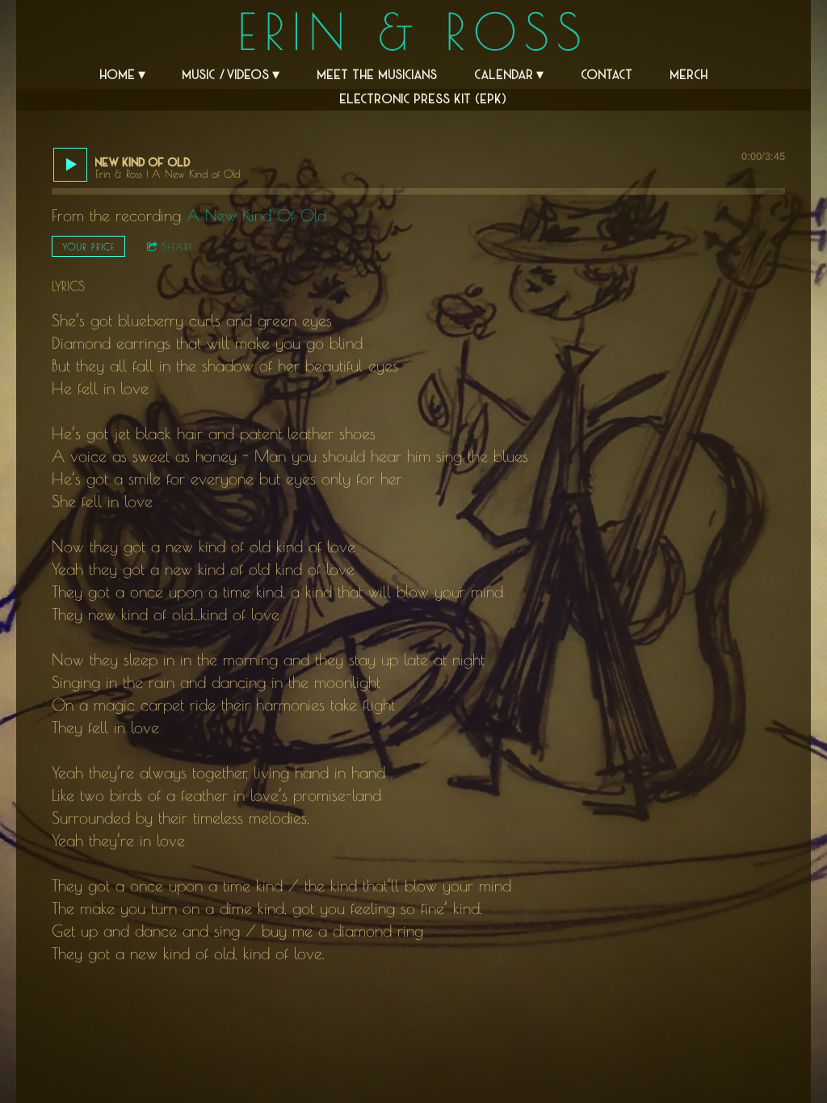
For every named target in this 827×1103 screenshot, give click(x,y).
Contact (607, 73)
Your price (88, 246)
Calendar (504, 73)
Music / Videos (226, 73)
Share (177, 246)
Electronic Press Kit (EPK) (423, 98)
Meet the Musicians (377, 73)
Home (118, 73)
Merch (689, 73)
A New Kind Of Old (256, 215)
